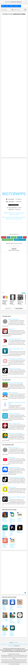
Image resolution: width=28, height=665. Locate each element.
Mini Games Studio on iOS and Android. (10, 217)
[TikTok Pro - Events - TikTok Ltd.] (5, 370)
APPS (7, 6)
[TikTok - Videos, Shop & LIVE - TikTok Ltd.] (5, 479)
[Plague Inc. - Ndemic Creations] (5, 425)
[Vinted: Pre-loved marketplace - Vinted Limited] (5, 350)
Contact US (11, 209)
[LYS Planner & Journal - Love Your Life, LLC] (19, 514)
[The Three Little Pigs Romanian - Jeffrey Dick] (5, 627)
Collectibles (19, 239)
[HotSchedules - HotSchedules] (5, 415)
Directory (20, 644)
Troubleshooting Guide (12, 644)
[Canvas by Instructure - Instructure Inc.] (5, 360)
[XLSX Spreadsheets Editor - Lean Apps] (12, 514)
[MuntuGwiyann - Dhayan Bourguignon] (12, 540)
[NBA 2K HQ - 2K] (5, 331)
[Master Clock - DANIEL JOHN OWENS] (19, 614)
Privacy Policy (3, 644)
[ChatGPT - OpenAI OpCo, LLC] (5, 321)
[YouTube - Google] (5, 459)
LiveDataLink (11, 645)
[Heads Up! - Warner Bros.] (5, 394)
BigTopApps (11, 199)
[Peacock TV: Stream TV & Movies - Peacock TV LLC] (5, 499)
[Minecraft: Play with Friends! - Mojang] (5, 384)
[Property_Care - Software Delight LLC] (5, 540)
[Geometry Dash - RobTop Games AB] (5, 435)
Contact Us (25, 644)
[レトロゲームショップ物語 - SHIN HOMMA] (5, 614)
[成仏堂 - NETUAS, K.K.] (19, 527)
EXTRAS (16, 6)
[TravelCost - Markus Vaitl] (19, 602)
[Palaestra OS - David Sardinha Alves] (12, 527)
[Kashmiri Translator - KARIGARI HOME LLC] (12, 627)
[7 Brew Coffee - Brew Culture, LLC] (5, 340)
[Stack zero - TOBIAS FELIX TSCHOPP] (12, 602)
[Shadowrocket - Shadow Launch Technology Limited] (5, 404)
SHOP (3, 6)
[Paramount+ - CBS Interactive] (5, 469)
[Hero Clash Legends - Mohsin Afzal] (5, 514)
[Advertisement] (14, 19)
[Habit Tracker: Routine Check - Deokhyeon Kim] (5, 527)
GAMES (11, 6)
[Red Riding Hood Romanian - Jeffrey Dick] (12, 614)
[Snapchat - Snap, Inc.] (5, 489)
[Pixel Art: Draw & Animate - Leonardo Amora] (5, 602)
